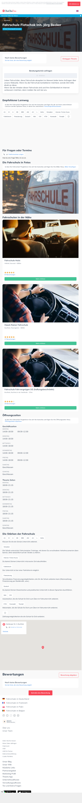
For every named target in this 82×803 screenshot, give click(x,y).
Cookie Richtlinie (7, 756)
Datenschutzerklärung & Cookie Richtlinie (54, 3)
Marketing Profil (9, 774)
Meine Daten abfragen (9, 743)
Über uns (6, 728)
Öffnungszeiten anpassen (13, 421)
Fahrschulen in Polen (14, 707)
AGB (3, 748)
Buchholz (7, 20)
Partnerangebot (9, 770)
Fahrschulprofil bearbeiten (52, 106)
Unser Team (7, 731)
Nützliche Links (8, 767)
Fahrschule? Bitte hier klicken (9, 15)
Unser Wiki (7, 764)
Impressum (5, 746)
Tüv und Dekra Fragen (11, 786)
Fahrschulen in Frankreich (17, 703)
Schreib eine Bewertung (40, 693)
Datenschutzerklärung (9, 754)
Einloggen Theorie (70, 59)
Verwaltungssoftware (11, 783)
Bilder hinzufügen (70, 167)
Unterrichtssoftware (10, 780)
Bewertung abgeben (69, 675)
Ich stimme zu (74, 4)
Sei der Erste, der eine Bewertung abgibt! (18, 60)
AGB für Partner (7, 751)
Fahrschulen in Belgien (15, 711)
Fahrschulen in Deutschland (17, 699)
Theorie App (7, 777)
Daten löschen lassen (9, 741)
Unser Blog (7, 761)
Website (5, 631)
